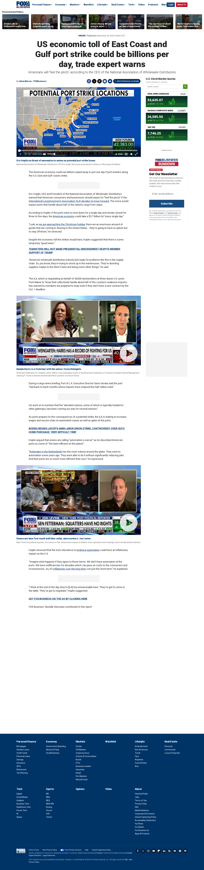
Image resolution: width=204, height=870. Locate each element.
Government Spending (56, 746)
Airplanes (139, 759)
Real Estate (117, 4)
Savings (20, 759)
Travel (137, 753)
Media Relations (142, 810)
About (138, 789)
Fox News (139, 824)
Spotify (180, 851)
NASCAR (50, 804)
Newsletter (174, 851)
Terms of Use (172, 213)
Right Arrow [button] (199, 21)
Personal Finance (41, 4)
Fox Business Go (142, 830)
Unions (82, 36)
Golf (48, 814)
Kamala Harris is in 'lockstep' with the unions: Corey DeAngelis (49, 369)
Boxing (49, 807)
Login (170, 5)
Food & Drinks (141, 763)
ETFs (78, 763)
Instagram (148, 851)
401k (19, 766)
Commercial (170, 750)
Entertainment (141, 746)
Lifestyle (102, 4)
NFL (47, 794)
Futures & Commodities (86, 756)
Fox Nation (139, 827)
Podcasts (153, 4)
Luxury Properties (172, 753)
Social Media (22, 797)
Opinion (80, 789)
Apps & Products (142, 834)
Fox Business (23, 4)
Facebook (89, 81)
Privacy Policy (159, 213)
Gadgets (20, 800)
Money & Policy (52, 750)
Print (105, 81)
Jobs (137, 797)
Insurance (21, 763)
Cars (137, 756)
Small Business (52, 753)
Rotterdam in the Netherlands (46, 451)
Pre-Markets (81, 776)
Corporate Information (145, 814)
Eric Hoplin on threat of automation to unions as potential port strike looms (56, 160)
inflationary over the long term (69, 568)
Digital (19, 794)
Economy (60, 4)
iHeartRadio (185, 851)
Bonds (78, 759)
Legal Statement (48, 855)
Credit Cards (22, 753)
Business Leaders (83, 766)
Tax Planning (22, 773)
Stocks (79, 746)
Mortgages (21, 746)
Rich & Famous (141, 750)
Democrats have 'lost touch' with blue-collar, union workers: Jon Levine (53, 538)
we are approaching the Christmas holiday (62, 224)
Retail (78, 773)
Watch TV (181, 5)
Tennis (49, 817)
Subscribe (166, 203)
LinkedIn (164, 851)
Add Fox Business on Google (128, 81)
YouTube (153, 851)
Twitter (94, 81)
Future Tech (22, 810)
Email (110, 81)
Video (141, 4)
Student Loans (23, 750)
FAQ (136, 807)
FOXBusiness (39, 81)
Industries (80, 769)
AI (17, 814)
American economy (63, 216)
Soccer (49, 810)
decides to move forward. (95, 201)
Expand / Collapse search (164, 5)
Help (86, 850)
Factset (99, 853)
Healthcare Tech (24, 807)
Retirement (22, 769)
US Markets (81, 750)
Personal (168, 746)
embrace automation (88, 550)
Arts (137, 766)
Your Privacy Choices (73, 850)
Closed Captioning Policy (145, 817)
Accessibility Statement (145, 820)
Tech (131, 4)
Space (19, 817)
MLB (48, 800)
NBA (48, 797)
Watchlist (89, 4)
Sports (50, 789)
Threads (99, 81)
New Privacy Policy (50, 850)
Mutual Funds (82, 779)
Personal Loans (23, 756)
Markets (74, 4)
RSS (169, 851)
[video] (79, 330)
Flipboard (159, 851)
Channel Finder (141, 794)
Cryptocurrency (82, 753)
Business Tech (23, 804)
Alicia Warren (25, 81)
